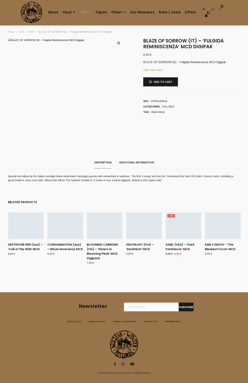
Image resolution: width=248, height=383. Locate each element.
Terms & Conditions (124, 321)
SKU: (146, 101)
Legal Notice (74, 321)
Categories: (151, 106)
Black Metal (157, 112)
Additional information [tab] (136, 162)
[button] (119, 43)
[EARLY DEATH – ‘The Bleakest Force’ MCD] (223, 225)
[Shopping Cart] (206, 15)
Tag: (146, 112)
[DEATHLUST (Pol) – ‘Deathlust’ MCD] (144, 225)
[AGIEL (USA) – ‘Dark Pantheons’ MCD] (183, 225)
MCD (171, 106)
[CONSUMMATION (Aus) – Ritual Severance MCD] (65, 225)
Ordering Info (173, 321)
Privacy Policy (97, 321)
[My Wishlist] (219, 9)
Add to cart (163, 81)
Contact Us (150, 321)
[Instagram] (123, 364)
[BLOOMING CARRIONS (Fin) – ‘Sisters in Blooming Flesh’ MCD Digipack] (105, 225)
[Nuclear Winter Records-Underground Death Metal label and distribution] (31, 12)
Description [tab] (102, 162)
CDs (164, 106)
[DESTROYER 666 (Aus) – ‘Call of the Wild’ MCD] (26, 225)
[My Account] (212, 9)
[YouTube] (132, 364)
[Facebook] (115, 364)
